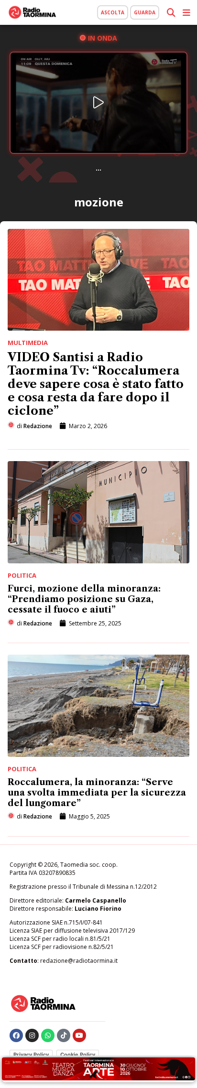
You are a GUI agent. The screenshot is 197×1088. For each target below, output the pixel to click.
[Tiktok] (63, 1035)
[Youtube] (79, 1035)
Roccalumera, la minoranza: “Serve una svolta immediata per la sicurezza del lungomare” (97, 792)
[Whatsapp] (48, 1035)
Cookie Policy (77, 1054)
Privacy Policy (31, 1054)
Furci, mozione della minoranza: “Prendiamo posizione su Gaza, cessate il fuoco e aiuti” (84, 599)
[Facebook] (16, 1035)
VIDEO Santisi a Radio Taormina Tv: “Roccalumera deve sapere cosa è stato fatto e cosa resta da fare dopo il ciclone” (96, 384)
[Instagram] (32, 1035)
